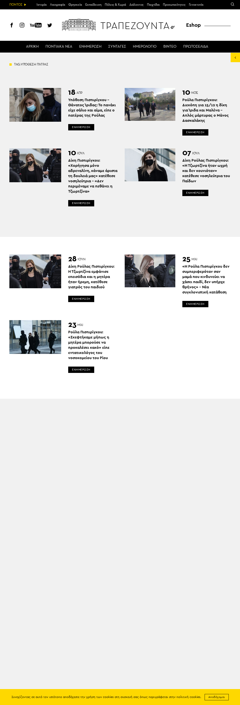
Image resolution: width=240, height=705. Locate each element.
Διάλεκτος (136, 4)
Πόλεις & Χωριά (115, 4)
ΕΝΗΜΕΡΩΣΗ (90, 47)
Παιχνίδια (153, 4)
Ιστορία (42, 4)
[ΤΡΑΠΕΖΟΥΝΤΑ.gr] (120, 24)
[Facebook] (11, 25)
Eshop (193, 25)
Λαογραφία (57, 4)
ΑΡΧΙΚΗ (32, 47)
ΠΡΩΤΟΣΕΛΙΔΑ (195, 47)
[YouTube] (36, 25)
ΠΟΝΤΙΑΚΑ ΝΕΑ (58, 47)
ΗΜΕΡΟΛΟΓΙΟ (145, 47)
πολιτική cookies (188, 697)
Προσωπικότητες (174, 4)
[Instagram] (22, 25)
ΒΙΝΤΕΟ (169, 47)
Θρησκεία (75, 4)
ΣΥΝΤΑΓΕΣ (117, 47)
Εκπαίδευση (93, 4)
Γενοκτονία (196, 4)
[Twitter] (49, 25)
